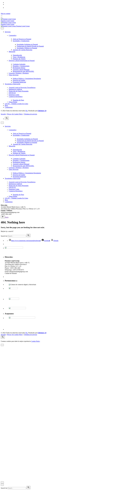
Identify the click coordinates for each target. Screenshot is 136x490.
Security (3, 114)
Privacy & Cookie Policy (15, 114)
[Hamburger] (1, 17)
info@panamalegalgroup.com (18, 271)
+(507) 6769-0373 (18, 270)
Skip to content (5, 13)
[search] (28, 235)
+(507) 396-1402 (15, 268)
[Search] (7, 118)
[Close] (2, 28)
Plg (26, 111)
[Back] (3, 216)
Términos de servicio (30, 114)
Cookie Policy (35, 341)
